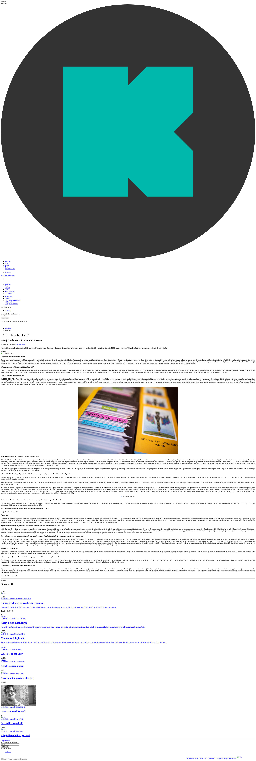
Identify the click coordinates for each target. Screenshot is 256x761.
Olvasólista (8, 293)
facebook (8, 272)
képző (3, 630)
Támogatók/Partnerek (11, 304)
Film (6, 263)
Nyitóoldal (8, 328)
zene (2, 670)
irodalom (3, 646)
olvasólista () (5, 275)
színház (3, 591)
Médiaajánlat (9, 302)
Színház (7, 265)
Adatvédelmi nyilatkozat (12, 300)
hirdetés (3, 1)
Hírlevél (7, 298)
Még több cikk (5, 741)
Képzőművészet (10, 269)
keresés (12, 275)
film (2, 615)
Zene (6, 267)
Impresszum (8, 296)
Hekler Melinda (20, 344)
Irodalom (7, 261)
